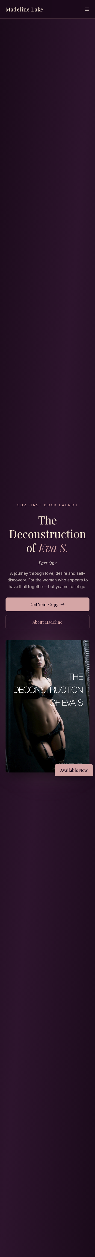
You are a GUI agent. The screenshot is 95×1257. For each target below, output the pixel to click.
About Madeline (47, 622)
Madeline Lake (24, 9)
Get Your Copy (44, 604)
